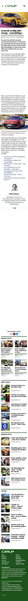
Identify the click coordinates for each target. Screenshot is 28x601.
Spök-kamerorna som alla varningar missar (20, 369)
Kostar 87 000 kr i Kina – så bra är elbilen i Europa (18, 516)
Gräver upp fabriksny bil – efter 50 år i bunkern (19, 438)
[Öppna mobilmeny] (2, 6)
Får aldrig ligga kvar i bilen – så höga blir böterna (6, 369)
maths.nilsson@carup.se (14, 586)
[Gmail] (11, 334)
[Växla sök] (24, 6)
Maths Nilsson (20, 37)
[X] (14, 334)
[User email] (15, 208)
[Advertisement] (14, 81)
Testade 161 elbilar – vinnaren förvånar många (17, 506)
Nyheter (3, 37)
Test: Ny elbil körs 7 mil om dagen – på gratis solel (17, 496)
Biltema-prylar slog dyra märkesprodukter (18, 525)
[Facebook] (13, 208)
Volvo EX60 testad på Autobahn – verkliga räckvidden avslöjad (18, 536)
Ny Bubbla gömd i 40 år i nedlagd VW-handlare (6, 350)
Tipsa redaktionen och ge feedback (12, 590)
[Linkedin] (17, 334)
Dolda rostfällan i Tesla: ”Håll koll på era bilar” (20, 350)
